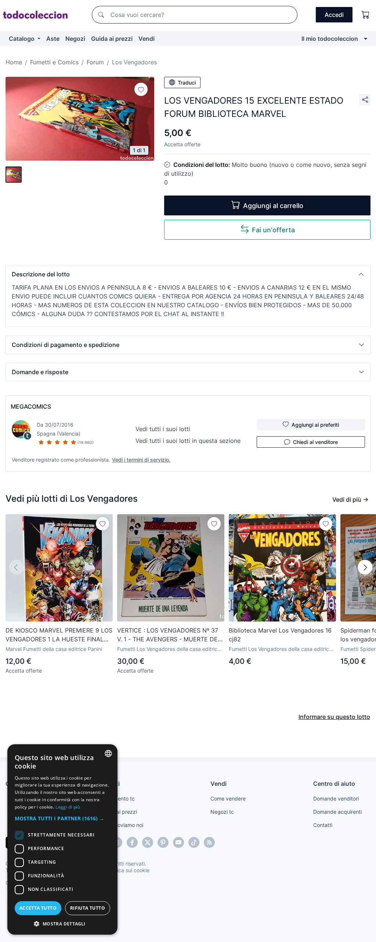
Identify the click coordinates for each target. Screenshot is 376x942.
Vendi (146, 38)
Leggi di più (67, 807)
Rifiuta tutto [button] (87, 908)
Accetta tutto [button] (38, 908)
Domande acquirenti (337, 812)
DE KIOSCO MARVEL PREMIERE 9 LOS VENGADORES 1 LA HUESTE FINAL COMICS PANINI (59, 635)
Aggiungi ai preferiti (315, 425)
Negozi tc (222, 812)
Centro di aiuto (334, 783)
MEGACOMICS (31, 406)
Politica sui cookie (128, 870)
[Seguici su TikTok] (193, 842)
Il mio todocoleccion (329, 38)
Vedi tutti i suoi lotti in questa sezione (188, 440)
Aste (52, 38)
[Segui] (141, 89)
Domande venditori (336, 798)
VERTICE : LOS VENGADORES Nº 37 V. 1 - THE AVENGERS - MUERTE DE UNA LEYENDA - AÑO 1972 (167, 635)
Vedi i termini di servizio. (141, 459)
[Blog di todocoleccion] (209, 842)
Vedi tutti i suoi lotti (162, 429)
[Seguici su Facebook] (132, 842)
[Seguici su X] (147, 842)
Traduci (187, 82)
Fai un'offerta (273, 230)
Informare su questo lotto (334, 716)
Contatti (322, 825)
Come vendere (228, 798)
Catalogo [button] (22, 38)
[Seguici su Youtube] (178, 842)
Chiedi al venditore (315, 442)
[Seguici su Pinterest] (163, 842)
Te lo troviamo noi (122, 825)
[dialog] (62, 839)
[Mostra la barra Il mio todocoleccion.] (365, 38)
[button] (188, 274)
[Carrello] (365, 14)
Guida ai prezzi (112, 38)
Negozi (75, 38)
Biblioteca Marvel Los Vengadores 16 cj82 (280, 635)
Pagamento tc (118, 798)
